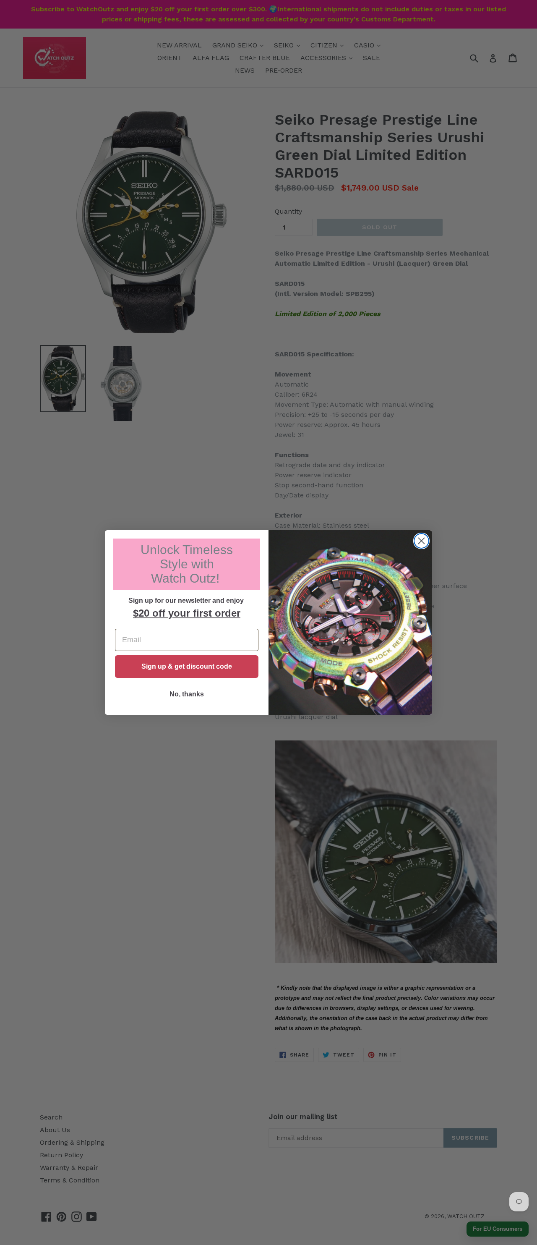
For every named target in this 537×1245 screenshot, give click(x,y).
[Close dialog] (421, 541)
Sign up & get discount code (186, 666)
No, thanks (186, 694)
